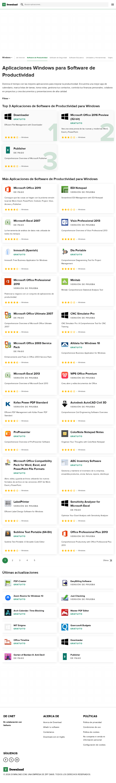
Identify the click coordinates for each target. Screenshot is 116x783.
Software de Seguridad (58, 58)
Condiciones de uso (92, 727)
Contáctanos (48, 732)
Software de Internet (17, 58)
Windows (6, 57)
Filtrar (5, 98)
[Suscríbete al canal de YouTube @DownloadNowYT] (17, 760)
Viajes (110, 58)
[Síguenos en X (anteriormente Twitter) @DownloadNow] (11, 760)
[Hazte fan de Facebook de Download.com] (5, 760)
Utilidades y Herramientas (96, 58)
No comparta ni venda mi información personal (94, 738)
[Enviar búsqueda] (22, 4)
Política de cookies (91, 732)
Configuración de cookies (94, 745)
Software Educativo (76, 58)
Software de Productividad (37, 58)
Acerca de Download (52, 722)
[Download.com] (10, 4)
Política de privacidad (92, 722)
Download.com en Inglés (54, 737)
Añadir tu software (51, 727)
